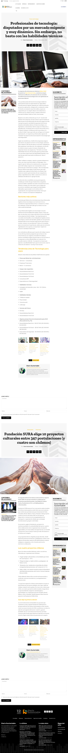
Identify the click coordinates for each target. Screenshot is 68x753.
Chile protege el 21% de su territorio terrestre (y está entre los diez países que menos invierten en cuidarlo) (47, 734)
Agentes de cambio (42, 730)
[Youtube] (66, 1)
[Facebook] (61, 1)
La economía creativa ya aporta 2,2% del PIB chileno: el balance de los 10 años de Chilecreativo (57, 155)
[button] (16, 10)
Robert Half (43, 91)
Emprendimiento (56, 142)
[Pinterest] (34, 45)
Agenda (54, 159)
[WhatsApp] (37, 45)
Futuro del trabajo (34, 19)
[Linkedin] (40, 45)
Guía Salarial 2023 (30, 93)
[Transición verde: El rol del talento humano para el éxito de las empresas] (34, 340)
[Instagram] (62, 1)
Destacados (3, 107)
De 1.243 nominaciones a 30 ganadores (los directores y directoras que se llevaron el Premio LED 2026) (47, 741)
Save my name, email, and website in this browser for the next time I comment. (21, 414)
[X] (64, 1)
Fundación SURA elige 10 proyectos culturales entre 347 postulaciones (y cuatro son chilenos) (8, 111)
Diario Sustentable (28, 40)
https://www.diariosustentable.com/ (33, 367)
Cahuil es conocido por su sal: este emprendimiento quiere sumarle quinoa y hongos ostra (57, 146)
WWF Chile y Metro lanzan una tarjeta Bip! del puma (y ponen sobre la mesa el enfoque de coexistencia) (45, 727)
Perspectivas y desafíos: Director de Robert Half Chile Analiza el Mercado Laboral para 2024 (22, 347)
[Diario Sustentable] (22, 370)
